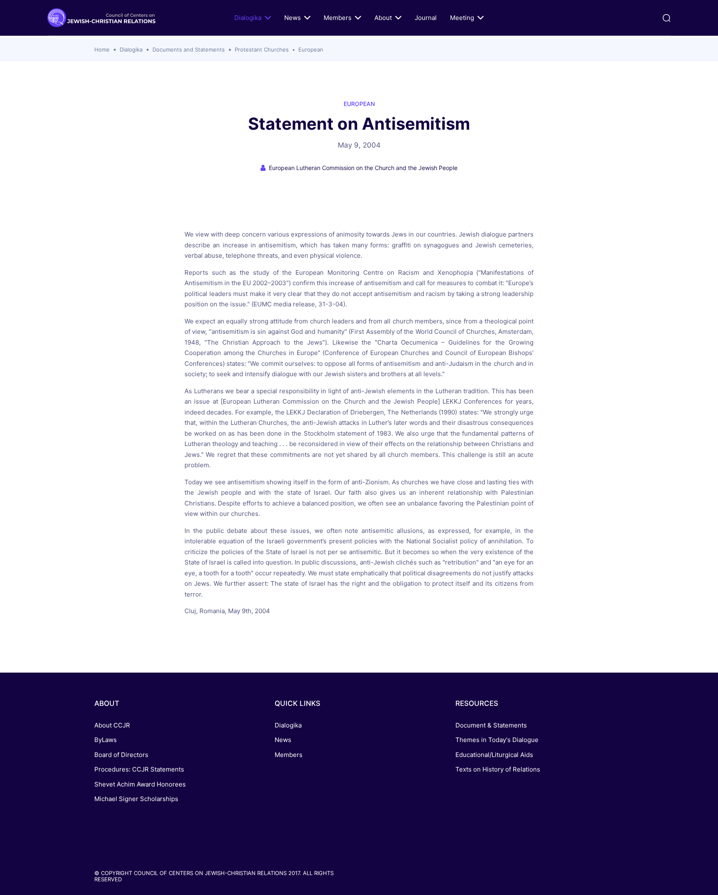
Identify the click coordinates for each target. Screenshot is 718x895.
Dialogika (247, 18)
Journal (426, 18)
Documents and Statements (188, 49)
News (292, 18)
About (383, 18)
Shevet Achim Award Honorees (140, 784)
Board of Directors (121, 755)
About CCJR (112, 725)
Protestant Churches (262, 49)
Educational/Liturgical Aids (494, 755)
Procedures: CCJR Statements (139, 769)
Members (338, 18)
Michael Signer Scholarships (136, 799)
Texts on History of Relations (497, 769)
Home (102, 49)
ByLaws (105, 740)
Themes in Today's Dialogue (496, 740)
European (310, 49)
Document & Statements (491, 725)
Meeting (462, 18)
